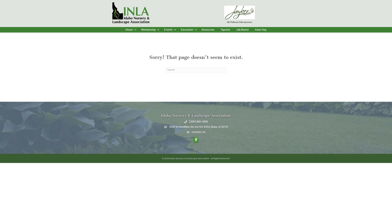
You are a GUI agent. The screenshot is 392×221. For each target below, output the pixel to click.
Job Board (242, 29)
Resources (208, 29)
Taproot (225, 29)
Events (168, 29)
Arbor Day (261, 29)
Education (187, 29)
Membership (148, 29)
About (129, 29)
